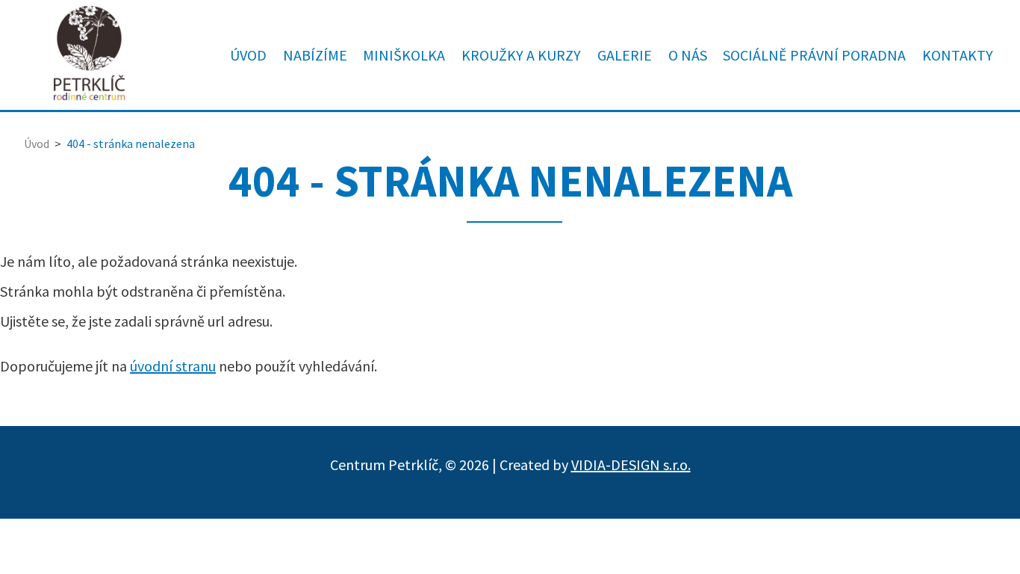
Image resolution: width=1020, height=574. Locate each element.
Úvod (248, 55)
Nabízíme (315, 55)
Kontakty (957, 55)
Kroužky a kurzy (521, 55)
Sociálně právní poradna (814, 55)
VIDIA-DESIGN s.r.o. (631, 464)
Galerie (624, 55)
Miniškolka (404, 55)
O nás (687, 55)
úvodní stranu (173, 366)
